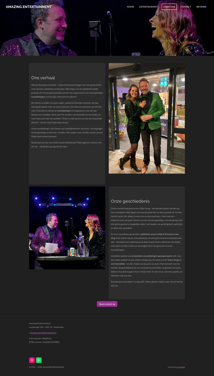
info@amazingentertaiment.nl (43, 333)
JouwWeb (181, 367)
